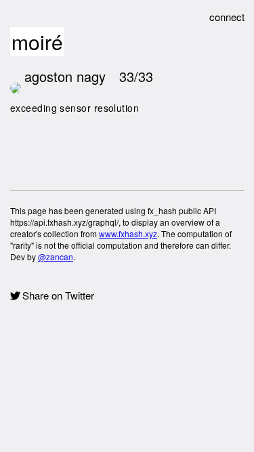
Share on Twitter (58, 295)
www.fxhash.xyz (128, 233)
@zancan (55, 256)
